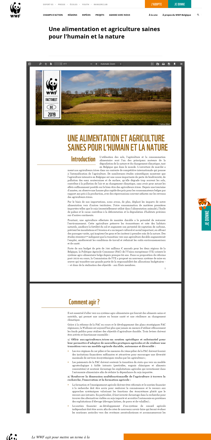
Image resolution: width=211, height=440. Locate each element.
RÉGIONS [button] (72, 14)
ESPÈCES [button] (86, 14)
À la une (153, 14)
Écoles (73, 4)
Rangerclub (100, 4)
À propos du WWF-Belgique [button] (177, 14)
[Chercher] (198, 14)
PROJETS (99, 14)
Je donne (179, 4)
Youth (85, 4)
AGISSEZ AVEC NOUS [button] (119, 14)
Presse (61, 4)
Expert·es (48, 4)
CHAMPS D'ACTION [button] (53, 14)
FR (198, 4)
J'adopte (156, 4)
